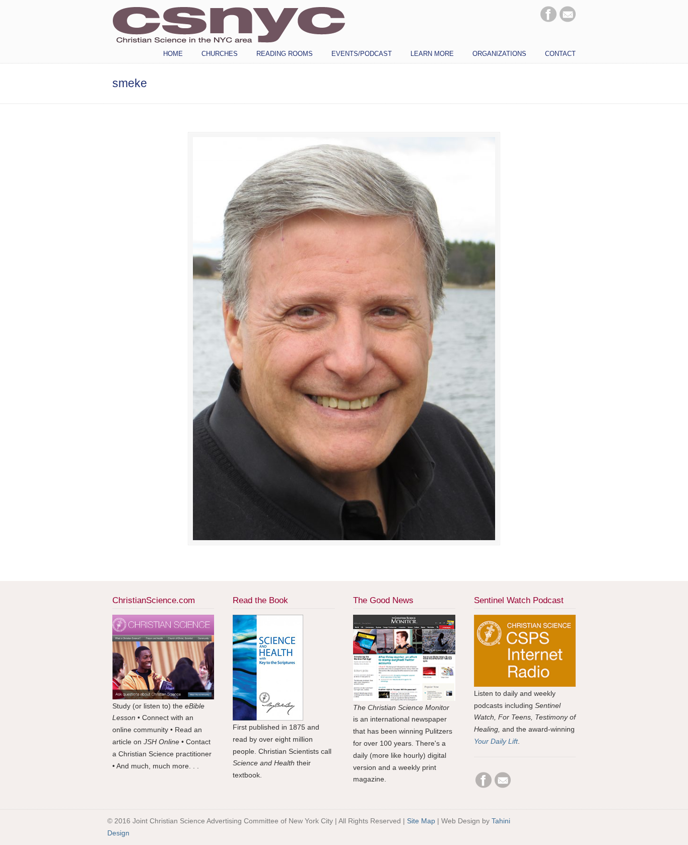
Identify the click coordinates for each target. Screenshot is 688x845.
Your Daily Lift (496, 741)
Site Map (421, 821)
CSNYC (228, 23)
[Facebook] (548, 20)
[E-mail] (568, 20)
